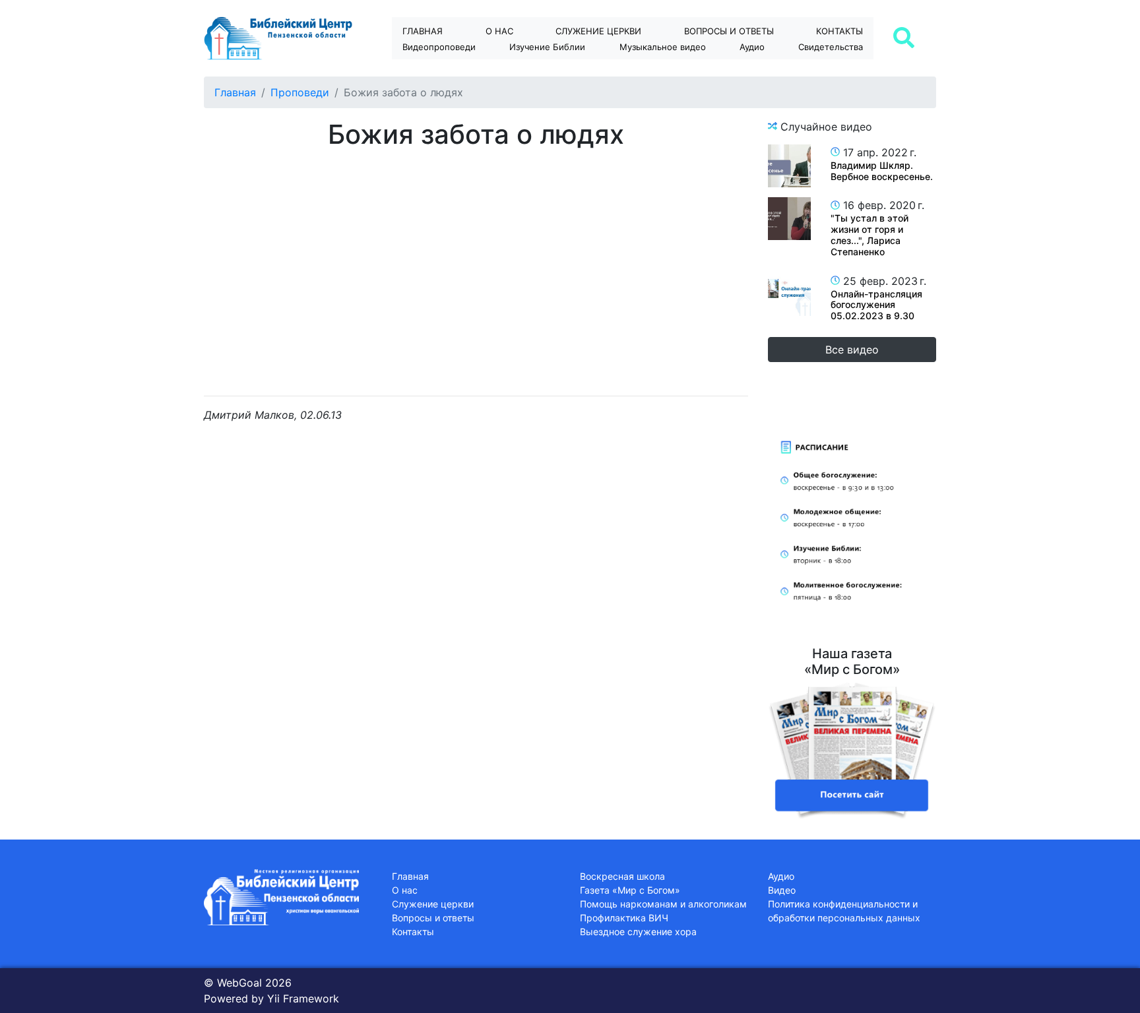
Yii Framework (303, 998)
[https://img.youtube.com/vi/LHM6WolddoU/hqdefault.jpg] (789, 294)
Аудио (752, 47)
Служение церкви (598, 31)
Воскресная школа (622, 876)
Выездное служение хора (638, 931)
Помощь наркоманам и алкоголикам (663, 903)
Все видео (852, 349)
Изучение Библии (547, 47)
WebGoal (239, 982)
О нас (499, 31)
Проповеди (299, 92)
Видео (782, 890)
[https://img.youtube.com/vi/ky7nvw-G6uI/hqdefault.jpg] (789, 218)
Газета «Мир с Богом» (630, 890)
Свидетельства (830, 47)
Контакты (839, 31)
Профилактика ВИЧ (624, 917)
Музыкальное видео (662, 47)
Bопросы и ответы (729, 31)
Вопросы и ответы (433, 917)
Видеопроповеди (439, 47)
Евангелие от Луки (559, 70)
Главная (422, 31)
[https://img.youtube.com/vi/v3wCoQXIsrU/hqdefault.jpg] (789, 165)
